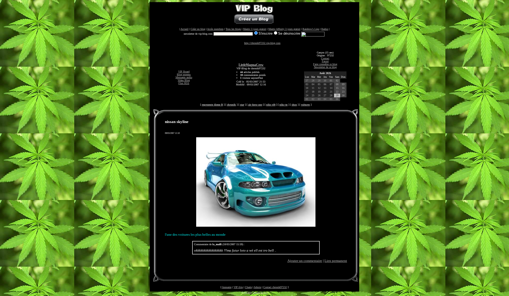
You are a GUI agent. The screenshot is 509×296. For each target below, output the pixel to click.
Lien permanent (335, 261)
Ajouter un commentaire (304, 261)
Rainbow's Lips (310, 29)
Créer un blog (198, 29)
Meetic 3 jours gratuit (254, 29)
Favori (325, 61)
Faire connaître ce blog (325, 64)
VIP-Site (238, 287)
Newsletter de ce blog (325, 67)
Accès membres (215, 29)
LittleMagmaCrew (251, 65)
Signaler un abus (260, 293)
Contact (325, 58)
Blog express (184, 74)
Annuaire (226, 287)
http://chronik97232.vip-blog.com (262, 43)
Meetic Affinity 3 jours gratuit (284, 29)
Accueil (184, 29)
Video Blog (184, 80)
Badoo (324, 29)
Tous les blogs (233, 29)
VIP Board (184, 71)
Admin (257, 287)
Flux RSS (183, 83)
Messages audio (183, 77)
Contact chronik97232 (275, 287)
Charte (248, 287)
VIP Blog (248, 293)
